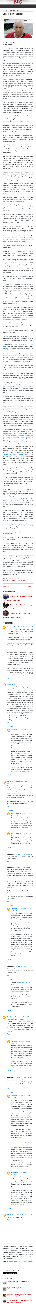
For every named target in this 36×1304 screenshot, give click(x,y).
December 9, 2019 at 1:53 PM (24, 1214)
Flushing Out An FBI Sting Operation (18, 1281)
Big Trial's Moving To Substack (16, 1288)
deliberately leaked (26, 441)
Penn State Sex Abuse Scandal (16, 580)
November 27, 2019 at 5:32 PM (23, 867)
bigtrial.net (10, 781)
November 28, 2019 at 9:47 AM (23, 966)
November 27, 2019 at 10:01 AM (24, 854)
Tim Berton (10, 627)
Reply (8, 678)
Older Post (30, 586)
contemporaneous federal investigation (13, 454)
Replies (11, 726)
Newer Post (6, 586)
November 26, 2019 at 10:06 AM (23, 627)
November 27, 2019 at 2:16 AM (24, 684)
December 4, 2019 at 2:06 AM (23, 1017)
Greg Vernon (11, 684)
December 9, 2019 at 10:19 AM (23, 1077)
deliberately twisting (8, 431)
